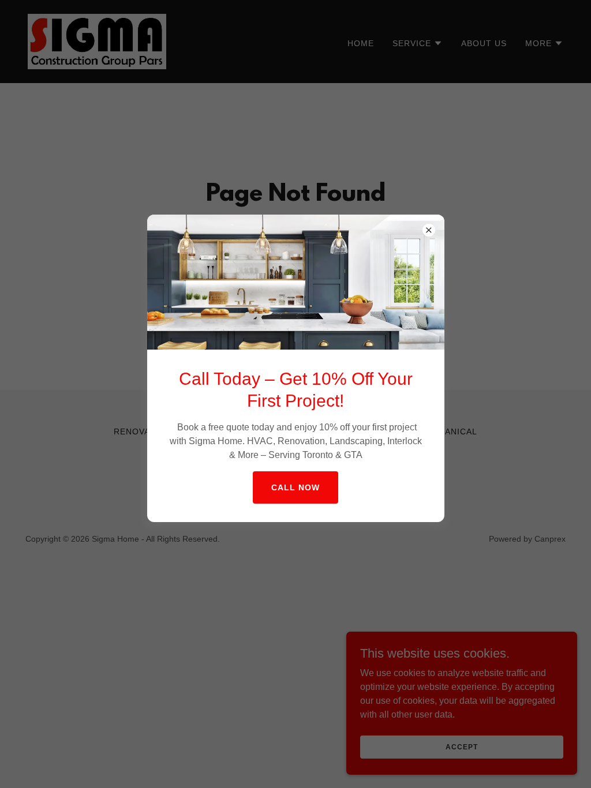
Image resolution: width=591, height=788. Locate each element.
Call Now (295, 487)
